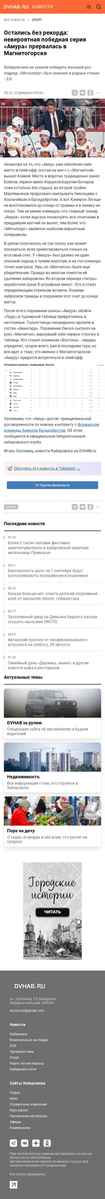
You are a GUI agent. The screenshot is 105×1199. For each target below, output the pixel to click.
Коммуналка (20, 1128)
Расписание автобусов (28, 1116)
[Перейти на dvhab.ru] (16, 7)
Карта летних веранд (27, 1063)
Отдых (15, 1093)
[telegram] (13, 1143)
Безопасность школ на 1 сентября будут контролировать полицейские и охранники (48, 573)
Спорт (37, 20)
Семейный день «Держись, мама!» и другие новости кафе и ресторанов (48, 665)
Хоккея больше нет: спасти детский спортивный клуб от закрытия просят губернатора (53, 596)
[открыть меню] (88, 6)
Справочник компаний (28, 1104)
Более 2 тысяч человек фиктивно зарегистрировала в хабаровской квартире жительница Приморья (48, 548)
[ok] (47, 1143)
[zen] (36, 1143)
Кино (14, 1098)
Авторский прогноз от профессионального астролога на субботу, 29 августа (47, 642)
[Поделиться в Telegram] (75, 93)
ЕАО (13, 1046)
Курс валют (19, 1110)
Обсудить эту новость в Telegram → (47, 468)
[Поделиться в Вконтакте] (82, 93)
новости (42, 6)
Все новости (15, 20)
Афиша (15, 1122)
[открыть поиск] (98, 6)
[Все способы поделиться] (98, 93)
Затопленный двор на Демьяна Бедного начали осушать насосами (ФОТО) (52, 619)
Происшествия (22, 1052)
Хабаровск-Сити (23, 1069)
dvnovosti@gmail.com (27, 1011)
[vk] (24, 1143)
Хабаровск (19, 1034)
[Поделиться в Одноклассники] (90, 93)
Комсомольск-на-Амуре (29, 1040)
